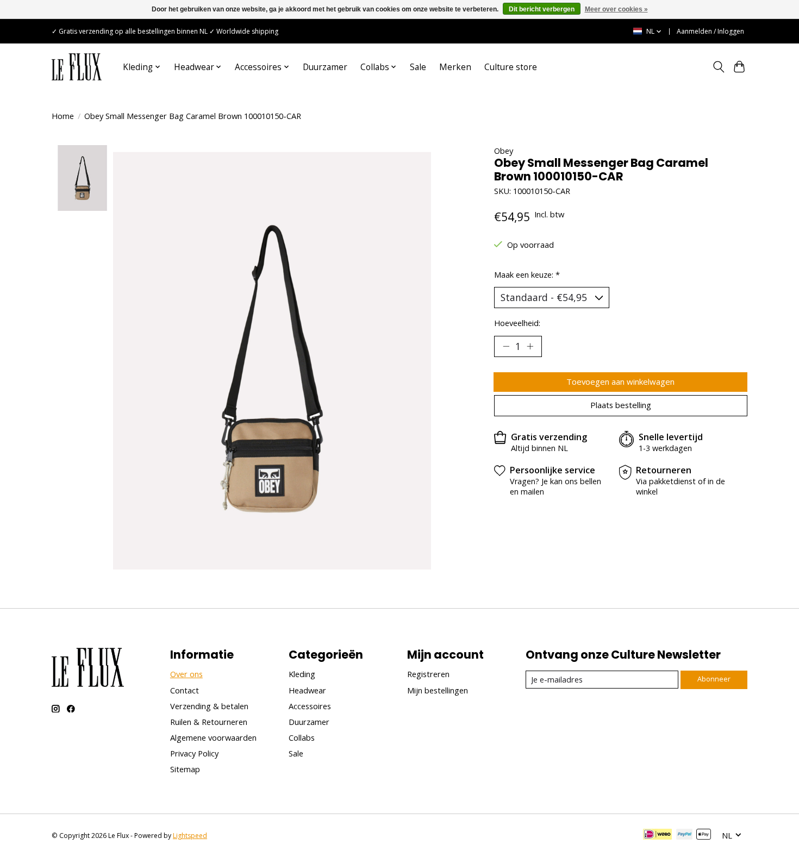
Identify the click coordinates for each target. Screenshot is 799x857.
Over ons (186, 673)
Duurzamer (325, 67)
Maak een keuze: (527, 274)
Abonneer (714, 679)
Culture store (510, 67)
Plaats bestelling (620, 404)
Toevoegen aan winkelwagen (620, 381)
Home (63, 115)
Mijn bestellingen (437, 690)
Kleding (302, 673)
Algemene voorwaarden (213, 737)
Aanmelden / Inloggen (710, 31)
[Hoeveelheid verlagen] (506, 346)
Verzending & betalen (209, 705)
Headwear (307, 690)
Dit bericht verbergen (542, 9)
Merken (455, 67)
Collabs (302, 737)
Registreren (428, 673)
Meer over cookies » (616, 9)
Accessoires (310, 705)
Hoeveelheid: (517, 322)
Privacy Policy (194, 753)
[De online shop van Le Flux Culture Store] (77, 66)
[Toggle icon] (718, 67)
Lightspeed (190, 835)
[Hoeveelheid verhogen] (530, 346)
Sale (418, 67)
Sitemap (185, 769)
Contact (184, 690)
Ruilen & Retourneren (208, 721)
